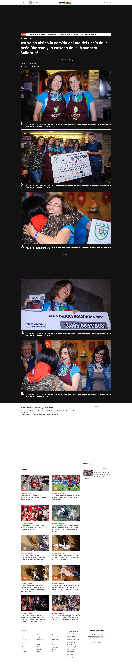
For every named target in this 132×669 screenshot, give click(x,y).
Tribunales (25, 641)
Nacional (53, 642)
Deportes (38, 644)
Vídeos (54, 652)
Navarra (24, 635)
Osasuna (38, 642)
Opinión (24, 649)
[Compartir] (58, 60)
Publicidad (72, 636)
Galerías (24, 469)
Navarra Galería (98, 471)
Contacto (71, 634)
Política (24, 637)
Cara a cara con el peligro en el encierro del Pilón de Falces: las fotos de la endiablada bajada (33, 558)
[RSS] (102, 634)
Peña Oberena (34, 66)
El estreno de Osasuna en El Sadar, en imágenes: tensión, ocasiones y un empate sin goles (66, 498)
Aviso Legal (72, 647)
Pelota (39, 651)
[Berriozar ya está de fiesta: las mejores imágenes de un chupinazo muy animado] (35, 483)
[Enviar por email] (69, 60)
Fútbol (38, 647)
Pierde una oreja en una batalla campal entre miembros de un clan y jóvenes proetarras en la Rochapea (62, 34)
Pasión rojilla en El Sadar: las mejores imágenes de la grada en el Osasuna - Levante (34, 527)
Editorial (24, 651)
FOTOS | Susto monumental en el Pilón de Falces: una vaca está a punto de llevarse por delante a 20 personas (66, 617)
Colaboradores (41, 634)
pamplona (26, 66)
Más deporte (55, 639)
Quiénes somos (73, 631)
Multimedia (54, 647)
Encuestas (40, 639)
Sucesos (24, 639)
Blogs (38, 637)
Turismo (71, 654)
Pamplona (24, 646)
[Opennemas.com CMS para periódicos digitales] (97, 639)
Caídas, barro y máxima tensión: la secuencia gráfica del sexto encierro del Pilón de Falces (66, 558)
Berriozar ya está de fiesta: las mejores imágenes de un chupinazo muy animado (34, 498)
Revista (53, 644)
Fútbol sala (55, 637)
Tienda (71, 657)
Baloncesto (40, 649)
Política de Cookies (74, 639)
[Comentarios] (73, 60)
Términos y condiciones (43, 408)
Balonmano (55, 634)
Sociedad (24, 643)
